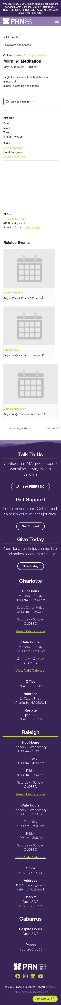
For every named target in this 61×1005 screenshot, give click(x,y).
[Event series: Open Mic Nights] (42, 297)
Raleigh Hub (19, 156)
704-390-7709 (30, 686)
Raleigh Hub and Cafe (15, 219)
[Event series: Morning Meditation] (45, 414)
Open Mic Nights (13, 292)
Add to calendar (21, 101)
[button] (57, 21)
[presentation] (29, 268)
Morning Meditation (13, 147)
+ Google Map (32, 227)
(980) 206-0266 (30, 949)
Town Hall (51, 428)
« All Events (11, 37)
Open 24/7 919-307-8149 (30, 903)
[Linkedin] (33, 976)
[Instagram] (25, 976)
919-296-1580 (30, 873)
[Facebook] (17, 976)
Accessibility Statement (35, 991)
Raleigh (7, 156)
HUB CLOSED (11, 349)
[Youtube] (40, 976)
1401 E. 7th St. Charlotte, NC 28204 (30, 700)
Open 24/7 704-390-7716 (30, 717)
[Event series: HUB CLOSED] (43, 355)
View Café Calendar (30, 857)
